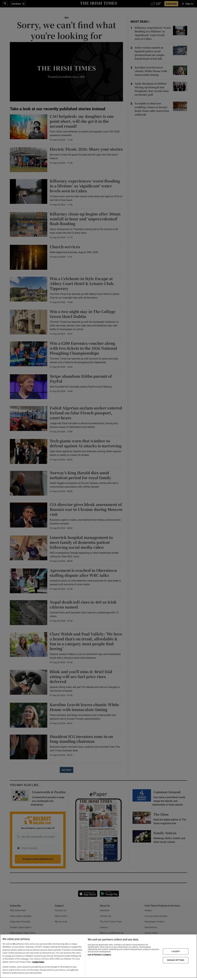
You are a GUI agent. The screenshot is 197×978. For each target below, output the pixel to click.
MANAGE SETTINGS (175, 960)
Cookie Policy (38, 962)
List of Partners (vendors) (99, 955)
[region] (98, 956)
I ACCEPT (175, 951)
